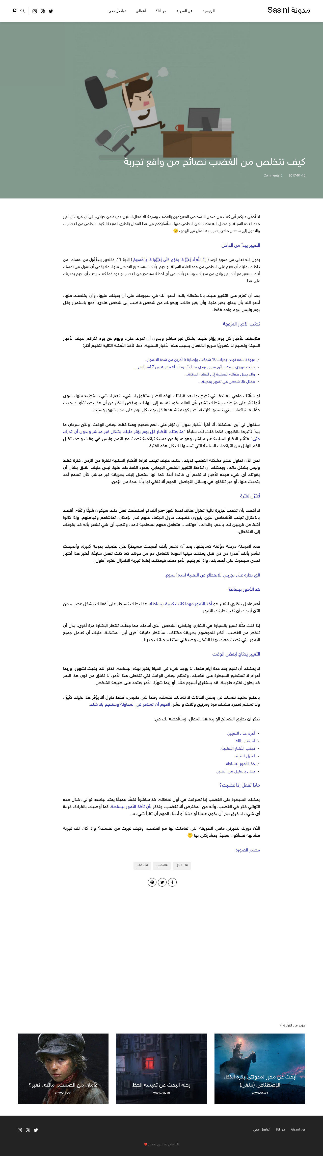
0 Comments (273, 176)
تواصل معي (117, 11)
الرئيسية (209, 11)
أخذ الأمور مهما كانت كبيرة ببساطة (181, 604)
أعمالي (141, 11)
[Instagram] (35, 12)
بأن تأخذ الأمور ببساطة (131, 807)
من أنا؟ (161, 11)
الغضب (161, 866)
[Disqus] (161, 950)
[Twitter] (51, 12)
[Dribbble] (43, 12)
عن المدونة (184, 11)
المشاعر (141, 866)
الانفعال (181, 866)
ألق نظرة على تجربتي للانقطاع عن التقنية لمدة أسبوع (213, 575)
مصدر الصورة (248, 850)
